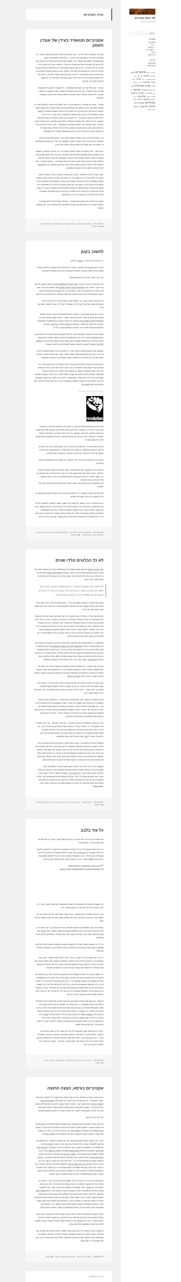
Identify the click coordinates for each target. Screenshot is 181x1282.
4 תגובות (98, 1063)
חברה (138, 79)
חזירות (133, 79)
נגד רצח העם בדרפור (77, 1164)
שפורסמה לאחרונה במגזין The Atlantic (66, 646)
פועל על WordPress (96, 1276)
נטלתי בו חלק (55, 1151)
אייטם (68, 324)
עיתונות (134, 93)
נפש (146, 93)
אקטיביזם (152, 76)
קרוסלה (150, 47)
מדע (132, 86)
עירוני (88, 1060)
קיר (152, 45)
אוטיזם (148, 72)
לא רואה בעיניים (145, 18)
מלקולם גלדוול (61, 532)
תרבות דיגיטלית (151, 109)
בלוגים (146, 76)
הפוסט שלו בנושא (54, 573)
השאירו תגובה (97, 226)
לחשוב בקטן (92, 251)
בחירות (45, 1060)
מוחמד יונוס (41, 1191)
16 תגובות (98, 805)
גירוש (135, 76)
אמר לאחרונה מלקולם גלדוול (65, 284)
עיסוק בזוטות (74, 1151)
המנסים (89, 1014)
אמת (132, 72)
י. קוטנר (80, 261)
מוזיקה (136, 89)
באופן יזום (86, 384)
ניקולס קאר (92, 659)
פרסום (139, 99)
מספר (73, 1154)
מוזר (131, 90)
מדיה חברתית (143, 85)
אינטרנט (140, 72)
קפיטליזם (150, 102)
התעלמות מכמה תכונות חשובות (71, 287)
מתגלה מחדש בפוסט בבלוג (90, 321)
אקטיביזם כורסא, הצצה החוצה (75, 1088)
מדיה (153, 86)
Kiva (89, 1187)
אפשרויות (149, 50)
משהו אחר (151, 42)
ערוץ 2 (153, 96)
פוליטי (80, 532)
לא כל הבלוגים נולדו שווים (79, 560)
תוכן (86, 736)
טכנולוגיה (146, 82)
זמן (143, 79)
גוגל (142, 76)
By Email (152, 63)
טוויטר (153, 82)
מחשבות (86, 224)
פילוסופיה (146, 99)
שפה (135, 103)
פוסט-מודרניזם (57, 224)
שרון (46, 1014)
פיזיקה (135, 96)
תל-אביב (143, 106)
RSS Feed (151, 66)
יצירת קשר (151, 55)
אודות (153, 52)
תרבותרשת (74, 532)
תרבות (136, 107)
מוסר (154, 93)
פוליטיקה (142, 96)
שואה (57, 1257)
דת (145, 79)
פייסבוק (153, 99)
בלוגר (69, 676)
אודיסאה (153, 72)
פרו (73, 676)
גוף (139, 76)
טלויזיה (139, 82)
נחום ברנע (73, 773)
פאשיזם (148, 96)
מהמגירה (144, 90)
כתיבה (135, 82)
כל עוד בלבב (92, 830)
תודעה (152, 106)
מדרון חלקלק (152, 90)
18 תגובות (74, 535)
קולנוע (134, 99)
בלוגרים (67, 1154)
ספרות (141, 93)
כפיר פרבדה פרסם (95, 569)
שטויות (141, 103)
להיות (78, 676)
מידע (150, 93)
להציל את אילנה (96, 1157)
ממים (50, 1144)
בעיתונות (54, 324)
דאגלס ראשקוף (151, 79)
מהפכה (52, 532)
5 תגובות (48, 1257)
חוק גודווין (81, 852)
